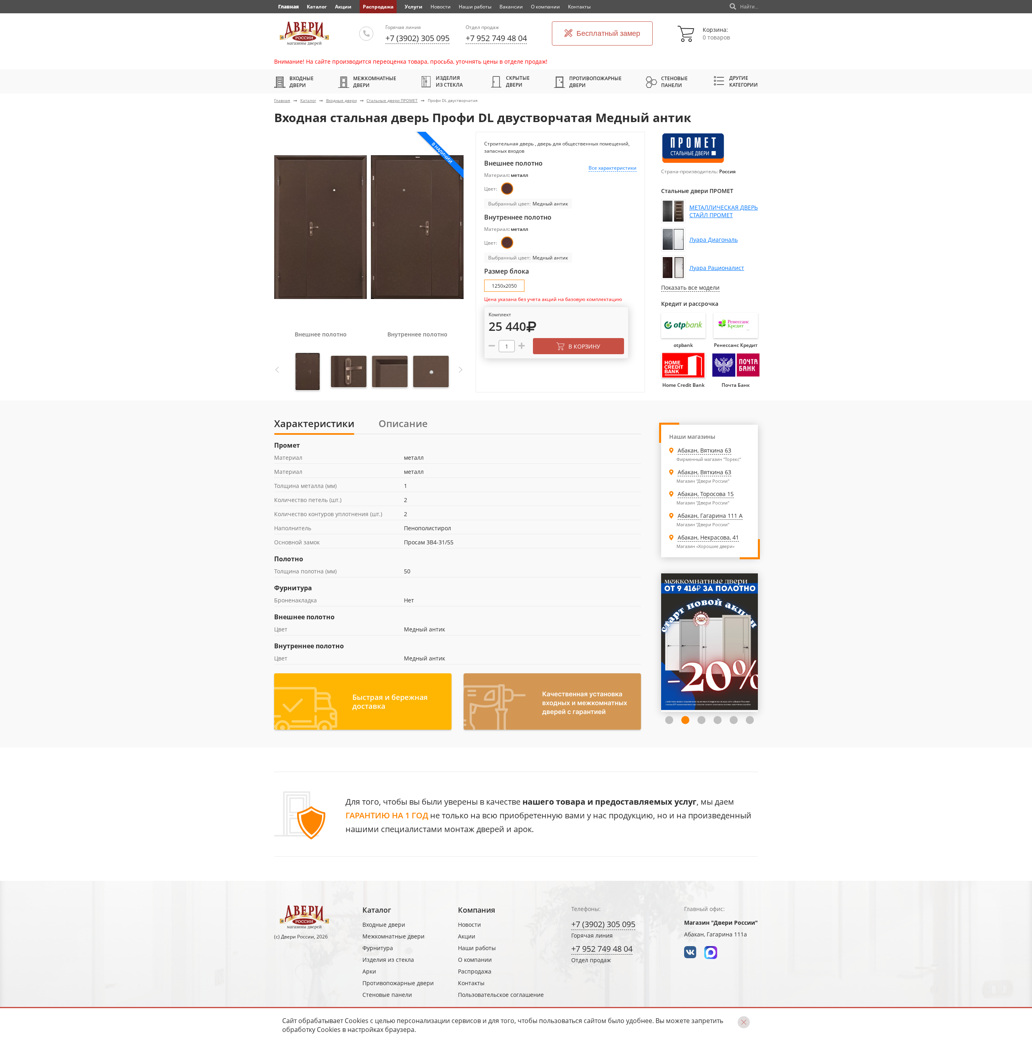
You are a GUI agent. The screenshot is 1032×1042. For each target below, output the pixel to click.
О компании (545, 6)
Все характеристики (613, 167)
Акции (343, 6)
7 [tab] (750, 720)
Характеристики (314, 423)
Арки (369, 971)
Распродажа (378, 6)
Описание (403, 423)
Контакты (579, 6)
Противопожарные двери (595, 82)
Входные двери (301, 82)
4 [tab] (701, 720)
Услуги (413, 6)
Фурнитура (377, 948)
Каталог (317, 6)
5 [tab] (718, 720)
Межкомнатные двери (374, 82)
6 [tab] (734, 720)
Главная (282, 100)
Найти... (749, 7)
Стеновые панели (674, 82)
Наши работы (475, 6)
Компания (476, 910)
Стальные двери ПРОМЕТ (392, 100)
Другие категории (743, 81)
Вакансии (511, 6)
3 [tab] (685, 720)
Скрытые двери (518, 81)
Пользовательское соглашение (501, 994)
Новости (441, 6)
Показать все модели (690, 287)
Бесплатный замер (608, 33)
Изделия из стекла (449, 81)
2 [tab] (669, 720)
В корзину (584, 346)
